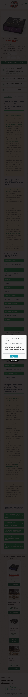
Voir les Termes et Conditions (13, 343)
